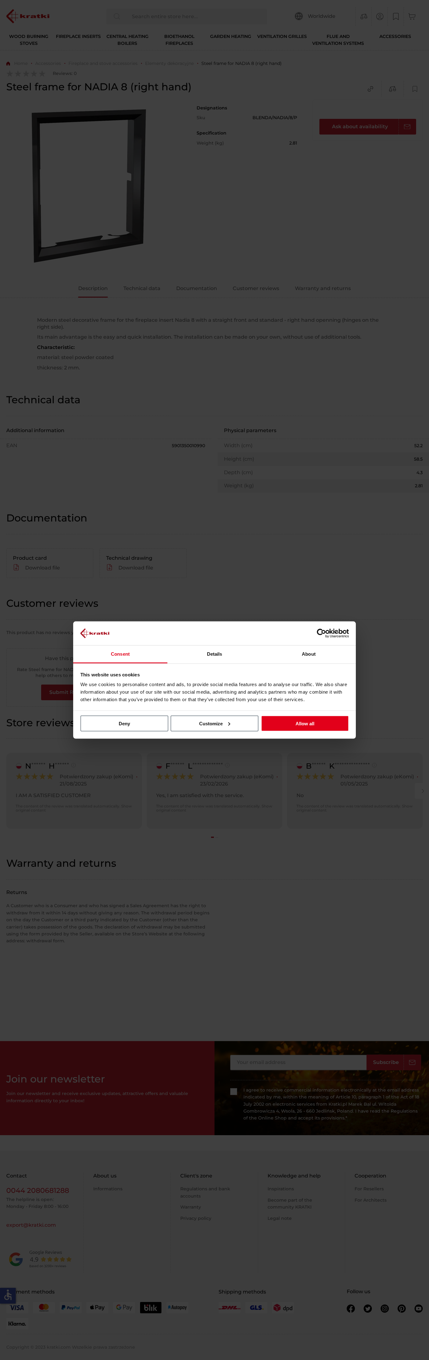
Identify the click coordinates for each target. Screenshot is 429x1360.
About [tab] (309, 654)
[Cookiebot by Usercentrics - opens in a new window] (321, 633)
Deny (124, 723)
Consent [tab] (120, 654)
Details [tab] (214, 654)
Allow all (305, 723)
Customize (211, 723)
